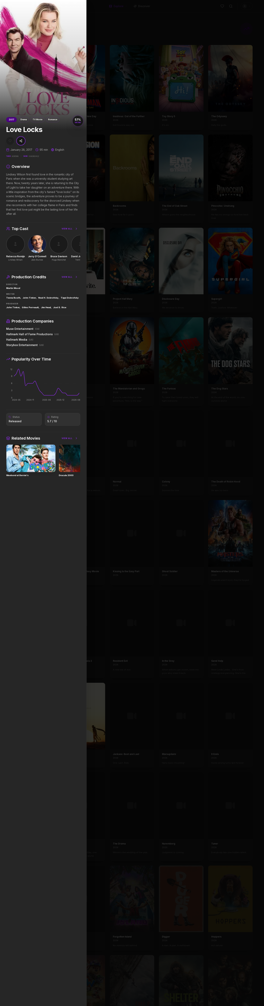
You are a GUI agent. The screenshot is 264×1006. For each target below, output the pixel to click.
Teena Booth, (13, 297)
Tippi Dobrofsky (70, 297)
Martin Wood (13, 288)
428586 (15, 156)
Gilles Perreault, (30, 307)
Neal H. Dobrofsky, (48, 297)
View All (67, 229)
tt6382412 (34, 156)
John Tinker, (30, 297)
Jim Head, (46, 307)
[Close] (81, 4)
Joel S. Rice (59, 307)
